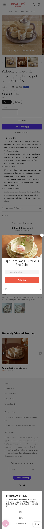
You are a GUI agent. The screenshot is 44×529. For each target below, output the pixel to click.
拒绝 (21, 518)
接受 (21, 512)
